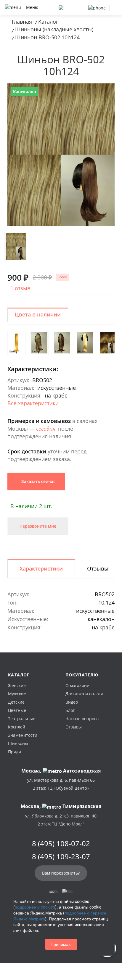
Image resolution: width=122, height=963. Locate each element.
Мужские (17, 694)
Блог (70, 710)
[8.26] (39, 343)
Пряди (14, 751)
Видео (71, 702)
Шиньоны (18, 743)
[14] (108, 343)
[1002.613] (16, 343)
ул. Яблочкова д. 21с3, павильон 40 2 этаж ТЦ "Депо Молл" (61, 820)
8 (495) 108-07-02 (61, 843)
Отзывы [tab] (98, 568)
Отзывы (73, 727)
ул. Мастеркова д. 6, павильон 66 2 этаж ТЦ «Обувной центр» (61, 784)
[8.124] (62, 343)
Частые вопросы (82, 718)
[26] (85, 343)
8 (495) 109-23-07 (61, 856)
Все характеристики (33, 403)
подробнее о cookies (35, 907)
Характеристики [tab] (41, 568)
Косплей (16, 727)
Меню (32, 7)
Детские (16, 702)
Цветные (17, 710)
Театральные (21, 718)
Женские (17, 685)
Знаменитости (22, 735)
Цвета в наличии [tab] (38, 314)
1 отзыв (20, 288)
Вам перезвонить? (61, 873)
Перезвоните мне (38, 526)
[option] (61, 154)
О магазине (77, 685)
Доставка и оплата (84, 694)
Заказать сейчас (37, 481)
